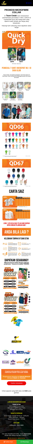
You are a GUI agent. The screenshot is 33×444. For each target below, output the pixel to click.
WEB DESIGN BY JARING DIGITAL (17, 438)
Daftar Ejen (9, 442)
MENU (29, 3)
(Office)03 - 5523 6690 (16, 425)
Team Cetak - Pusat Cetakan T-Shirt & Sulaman (3, 3)
